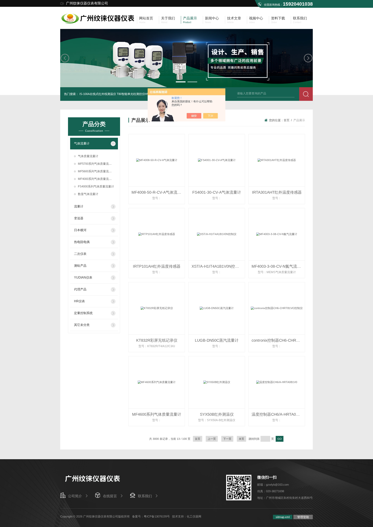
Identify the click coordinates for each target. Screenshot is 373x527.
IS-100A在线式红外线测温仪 (97, 94)
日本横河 (80, 230)
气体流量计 (82, 143)
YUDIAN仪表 (83, 277)
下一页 (227, 438)
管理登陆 (303, 517)
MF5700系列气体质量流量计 (96, 163)
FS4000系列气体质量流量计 (96, 186)
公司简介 (75, 496)
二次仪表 (80, 253)
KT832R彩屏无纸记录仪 (156, 340)
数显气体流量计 (88, 194)
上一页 (212, 438)
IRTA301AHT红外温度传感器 (277, 192)
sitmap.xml (283, 517)
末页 (241, 438)
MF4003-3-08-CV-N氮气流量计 (278, 266)
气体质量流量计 (88, 156)
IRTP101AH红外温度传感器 (156, 266)
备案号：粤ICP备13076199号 (151, 516)
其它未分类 (82, 325)
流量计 (78, 206)
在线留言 (110, 496)
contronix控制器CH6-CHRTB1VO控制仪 (278, 340)
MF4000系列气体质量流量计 (96, 178)
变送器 (78, 218)
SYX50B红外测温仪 (217, 414)
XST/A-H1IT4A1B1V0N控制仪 (217, 266)
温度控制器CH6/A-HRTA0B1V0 (278, 414)
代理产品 (80, 289)
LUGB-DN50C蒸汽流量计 (217, 340)
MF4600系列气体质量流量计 (156, 414)
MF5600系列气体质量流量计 (96, 171)
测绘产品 (80, 265)
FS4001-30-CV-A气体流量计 (216, 192)
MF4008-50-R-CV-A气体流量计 (158, 192)
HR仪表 (79, 301)
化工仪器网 (194, 516)
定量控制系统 (83, 313)
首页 (286, 120)
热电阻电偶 (82, 242)
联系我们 (145, 496)
